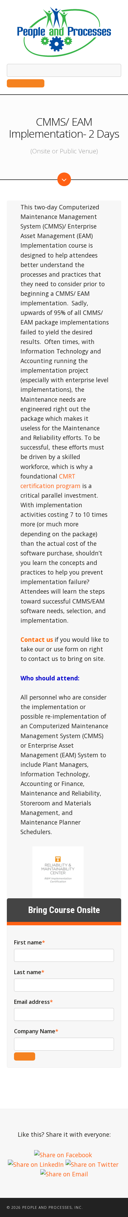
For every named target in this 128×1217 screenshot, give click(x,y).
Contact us (36, 639)
